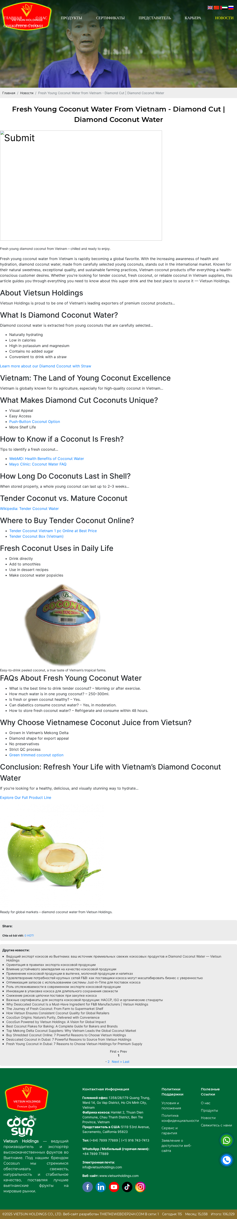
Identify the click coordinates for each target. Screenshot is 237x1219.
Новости (224, 18)
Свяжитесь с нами (23, 26)
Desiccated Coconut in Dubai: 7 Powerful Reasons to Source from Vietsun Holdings (68, 1039)
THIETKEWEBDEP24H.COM (122, 1214)
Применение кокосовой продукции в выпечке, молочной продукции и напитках (69, 973)
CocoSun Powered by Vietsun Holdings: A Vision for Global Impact (56, 1022)
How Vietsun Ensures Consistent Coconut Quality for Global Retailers (57, 1013)
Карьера (193, 18)
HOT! (30, 935)
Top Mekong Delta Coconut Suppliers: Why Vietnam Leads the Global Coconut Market (71, 1031)
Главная (12, 18)
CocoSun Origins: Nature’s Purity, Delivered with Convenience (53, 1017)
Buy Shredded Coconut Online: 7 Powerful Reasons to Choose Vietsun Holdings (66, 1035)
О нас (41, 18)
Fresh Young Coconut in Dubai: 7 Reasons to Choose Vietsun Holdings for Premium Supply (74, 1044)
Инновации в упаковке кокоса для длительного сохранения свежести (62, 991)
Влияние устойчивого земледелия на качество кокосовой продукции (61, 969)
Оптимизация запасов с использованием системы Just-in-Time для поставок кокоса (73, 982)
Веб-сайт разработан (81, 1214)
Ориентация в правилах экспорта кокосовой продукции (51, 965)
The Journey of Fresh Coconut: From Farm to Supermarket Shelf (54, 1009)
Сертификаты (110, 18)
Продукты (71, 18)
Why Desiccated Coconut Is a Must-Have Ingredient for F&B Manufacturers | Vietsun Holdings (77, 1004)
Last (126, 1062)
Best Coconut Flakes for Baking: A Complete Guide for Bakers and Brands (62, 1026)
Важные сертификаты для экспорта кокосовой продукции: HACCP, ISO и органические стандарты (84, 1000)
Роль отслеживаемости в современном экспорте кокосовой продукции (63, 987)
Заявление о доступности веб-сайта (176, 1145)
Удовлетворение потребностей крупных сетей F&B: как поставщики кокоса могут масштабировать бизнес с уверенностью (104, 978)
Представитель (155, 18)
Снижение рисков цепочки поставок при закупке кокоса (51, 995)
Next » (117, 1062)
